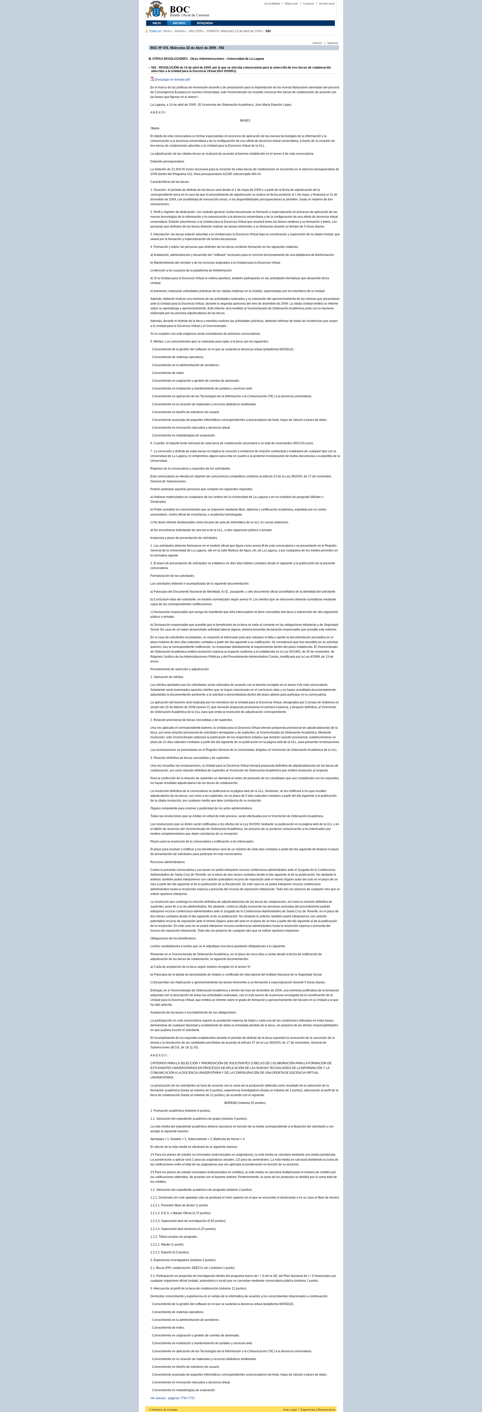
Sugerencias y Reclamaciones (317, 1409)
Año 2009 (195, 31)
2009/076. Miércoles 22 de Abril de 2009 (234, 31)
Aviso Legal (290, 1409)
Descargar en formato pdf (172, 79)
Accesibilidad (272, 3)
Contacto (308, 3)
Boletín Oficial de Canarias (189, 10)
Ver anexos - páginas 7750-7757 (172, 1398)
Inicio (157, 23)
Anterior (317, 42)
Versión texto (327, 3)
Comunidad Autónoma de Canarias (156, 10)
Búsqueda (205, 23)
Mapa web (291, 3)
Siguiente (332, 42)
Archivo (179, 23)
